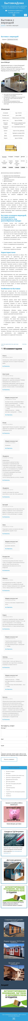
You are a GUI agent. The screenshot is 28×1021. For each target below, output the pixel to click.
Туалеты (8, 793)
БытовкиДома (14, 3)
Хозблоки (8, 795)
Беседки (8, 773)
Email (2, 745)
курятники (9, 785)
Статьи (8, 789)
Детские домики (10, 781)
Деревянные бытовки (12, 39)
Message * (3, 728)
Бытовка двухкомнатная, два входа (10, 344)
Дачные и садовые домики (13, 777)
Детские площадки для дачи (13, 783)
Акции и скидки (10, 771)
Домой (3, 25)
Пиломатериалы (10, 787)
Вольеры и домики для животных (15, 775)
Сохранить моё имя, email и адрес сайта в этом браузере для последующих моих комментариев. (14, 754)
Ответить (7, 366)
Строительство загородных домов (15, 791)
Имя (2, 739)
